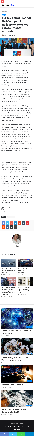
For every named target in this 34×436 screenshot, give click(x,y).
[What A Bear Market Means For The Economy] (25, 263)
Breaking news (10, 216)
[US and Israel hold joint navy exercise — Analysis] (8, 263)
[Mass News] (7, 5)
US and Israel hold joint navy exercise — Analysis (8, 270)
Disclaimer (17, 429)
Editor (5, 35)
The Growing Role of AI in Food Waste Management (15, 358)
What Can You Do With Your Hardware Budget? (14, 410)
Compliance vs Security (12, 384)
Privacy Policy (25, 426)
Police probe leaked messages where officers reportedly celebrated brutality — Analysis (8, 290)
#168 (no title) (16, 426)
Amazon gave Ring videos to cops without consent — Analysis (24, 289)
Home (5, 11)
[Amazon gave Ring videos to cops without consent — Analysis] (25, 281)
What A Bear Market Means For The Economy (24, 270)
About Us (8, 426)
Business (10, 11)
